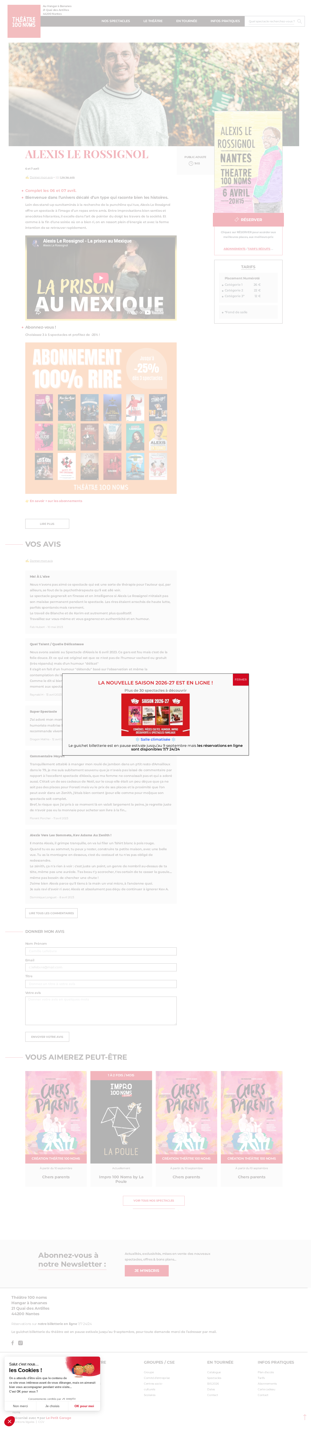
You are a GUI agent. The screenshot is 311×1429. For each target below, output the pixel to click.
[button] (9, 1421)
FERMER (241, 679)
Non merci (20, 1406)
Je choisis (52, 1406)
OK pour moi (84, 1406)
